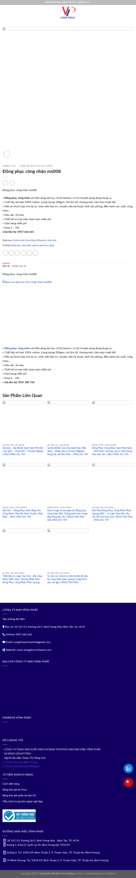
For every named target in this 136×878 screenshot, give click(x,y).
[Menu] (4, 12)
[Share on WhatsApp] (5, 253)
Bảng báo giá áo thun (14, 789)
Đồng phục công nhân (46, 240)
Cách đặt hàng (10, 783)
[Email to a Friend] (23, 253)
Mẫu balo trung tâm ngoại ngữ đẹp (22, 801)
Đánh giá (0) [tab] (19, 266)
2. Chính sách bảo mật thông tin (21, 766)
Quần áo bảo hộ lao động (36, 166)
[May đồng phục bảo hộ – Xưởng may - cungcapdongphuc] (68, 12)
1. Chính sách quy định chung (19, 762)
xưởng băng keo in (95, 873)
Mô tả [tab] (6, 266)
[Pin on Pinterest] (29, 253)
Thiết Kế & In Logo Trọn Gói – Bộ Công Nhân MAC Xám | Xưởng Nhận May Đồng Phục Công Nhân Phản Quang (22, 579)
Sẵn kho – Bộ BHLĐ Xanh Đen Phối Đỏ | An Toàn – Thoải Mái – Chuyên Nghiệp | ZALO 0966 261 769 (22, 451)
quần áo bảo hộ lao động (43, 245)
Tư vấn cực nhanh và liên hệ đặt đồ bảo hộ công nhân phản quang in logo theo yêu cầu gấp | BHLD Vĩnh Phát (67, 579)
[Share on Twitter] (17, 253)
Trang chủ (9, 166)
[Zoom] (7, 154)
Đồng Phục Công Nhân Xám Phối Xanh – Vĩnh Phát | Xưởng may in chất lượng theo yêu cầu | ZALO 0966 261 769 (112, 451)
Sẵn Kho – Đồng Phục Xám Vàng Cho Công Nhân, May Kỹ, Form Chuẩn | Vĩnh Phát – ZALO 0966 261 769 (22, 513)
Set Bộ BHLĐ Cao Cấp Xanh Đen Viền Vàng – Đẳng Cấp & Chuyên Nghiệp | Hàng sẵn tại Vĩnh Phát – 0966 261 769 (67, 451)
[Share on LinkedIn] (35, 253)
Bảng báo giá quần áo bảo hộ (19, 795)
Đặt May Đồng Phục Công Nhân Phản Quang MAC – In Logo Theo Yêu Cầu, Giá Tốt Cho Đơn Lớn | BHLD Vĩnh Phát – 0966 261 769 (112, 515)
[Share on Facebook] (11, 253)
